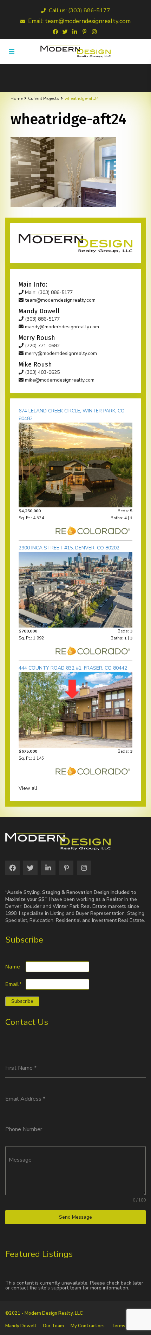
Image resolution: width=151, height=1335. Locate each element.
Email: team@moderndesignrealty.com (79, 21)
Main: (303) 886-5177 (48, 292)
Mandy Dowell (20, 1326)
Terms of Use (125, 1326)
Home (16, 98)
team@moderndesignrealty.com (60, 300)
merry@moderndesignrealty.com (60, 353)
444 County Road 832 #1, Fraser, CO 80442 (73, 668)
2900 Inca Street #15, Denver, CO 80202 (69, 548)
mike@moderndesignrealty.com (59, 380)
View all (28, 788)
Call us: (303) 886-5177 (78, 10)
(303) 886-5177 (42, 319)
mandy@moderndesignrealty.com (61, 326)
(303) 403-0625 (42, 372)
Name (12, 967)
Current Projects (43, 98)
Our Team (53, 1326)
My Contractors (88, 1326)
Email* (13, 984)
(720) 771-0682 (42, 345)
